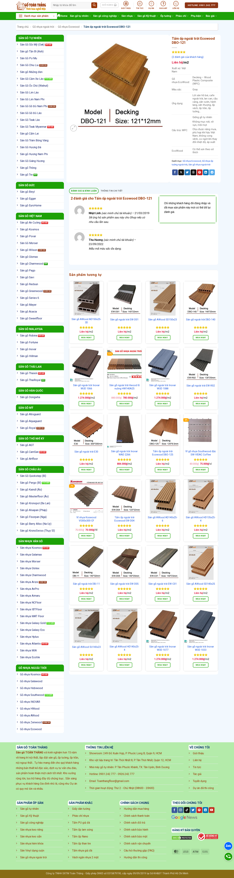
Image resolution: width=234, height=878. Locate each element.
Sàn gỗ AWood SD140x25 (200, 583)
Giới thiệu (198, 753)
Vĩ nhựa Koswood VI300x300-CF (86, 519)
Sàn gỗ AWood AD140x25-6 (162, 519)
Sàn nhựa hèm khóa (31, 843)
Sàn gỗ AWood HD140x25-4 (124, 648)
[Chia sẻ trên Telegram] (212, 172)
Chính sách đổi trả (134, 822)
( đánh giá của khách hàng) (188, 57)
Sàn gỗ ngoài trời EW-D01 (124, 319)
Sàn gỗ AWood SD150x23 (162, 319)
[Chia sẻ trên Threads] (193, 172)
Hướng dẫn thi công (135, 857)
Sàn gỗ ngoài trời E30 (86, 451)
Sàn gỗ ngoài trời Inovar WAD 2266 (124, 453)
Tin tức (197, 767)
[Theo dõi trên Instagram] (180, 810)
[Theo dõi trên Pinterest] (199, 810)
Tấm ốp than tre (81, 843)
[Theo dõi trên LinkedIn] (205, 810)
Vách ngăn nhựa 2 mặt (85, 857)
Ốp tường (165, 16)
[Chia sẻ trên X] (181, 172)
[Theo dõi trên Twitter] (193, 810)
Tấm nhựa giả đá (82, 850)
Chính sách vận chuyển (137, 843)
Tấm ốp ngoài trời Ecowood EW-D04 (124, 519)
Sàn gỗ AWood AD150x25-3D (86, 321)
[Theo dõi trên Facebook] (174, 810)
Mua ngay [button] (86, 403)
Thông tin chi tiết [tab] (112, 190)
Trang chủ (23, 26)
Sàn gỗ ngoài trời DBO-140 (200, 319)
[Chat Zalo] (228, 846)
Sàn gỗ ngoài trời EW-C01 (163, 583)
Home (63, 16)
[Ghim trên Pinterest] (199, 172)
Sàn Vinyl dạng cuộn (32, 850)
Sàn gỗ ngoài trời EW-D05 (124, 583)
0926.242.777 (126, 774)
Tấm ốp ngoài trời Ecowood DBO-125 (162, 453)
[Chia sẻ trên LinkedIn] (206, 172)
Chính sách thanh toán (137, 815)
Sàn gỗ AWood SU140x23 (86, 647)
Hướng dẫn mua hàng (136, 808)
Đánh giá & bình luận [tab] (84, 190)
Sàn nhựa (127, 16)
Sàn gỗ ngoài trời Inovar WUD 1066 (86, 387)
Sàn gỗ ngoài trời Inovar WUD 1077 (162, 648)
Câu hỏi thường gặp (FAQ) (139, 850)
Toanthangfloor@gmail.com (113, 781)
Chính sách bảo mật (135, 836)
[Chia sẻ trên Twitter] (187, 172)
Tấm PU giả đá (81, 822)
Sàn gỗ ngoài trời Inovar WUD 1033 (200, 648)
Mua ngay (86, 337)
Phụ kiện (196, 16)
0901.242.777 (107, 774)
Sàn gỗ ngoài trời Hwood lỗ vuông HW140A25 (124, 387)
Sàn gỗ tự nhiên (79, 16)
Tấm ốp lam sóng (82, 829)
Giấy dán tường (81, 808)
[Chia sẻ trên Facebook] (175, 172)
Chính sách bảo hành (136, 829)
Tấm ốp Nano (80, 836)
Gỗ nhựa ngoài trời (43, 26)
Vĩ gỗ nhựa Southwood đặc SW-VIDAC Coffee (200, 453)
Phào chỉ (181, 16)
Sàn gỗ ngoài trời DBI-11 (86, 583)
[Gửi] (94, 5)
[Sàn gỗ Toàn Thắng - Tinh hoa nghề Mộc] (31, 6)
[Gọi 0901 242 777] (228, 856)
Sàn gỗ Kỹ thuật (146, 16)
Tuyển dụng (199, 781)
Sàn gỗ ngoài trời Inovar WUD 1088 (162, 387)
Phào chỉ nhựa (80, 815)
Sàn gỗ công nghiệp (105, 16)
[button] (36, 16)
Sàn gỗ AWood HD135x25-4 (200, 519)
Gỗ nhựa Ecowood (68, 26)
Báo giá (210, 16)
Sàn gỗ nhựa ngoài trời (199, 164)
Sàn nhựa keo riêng (31, 829)
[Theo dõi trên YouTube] (211, 810)
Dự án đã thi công (203, 788)
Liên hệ (197, 760)
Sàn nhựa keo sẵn (30, 836)
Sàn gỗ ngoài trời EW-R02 (201, 385)
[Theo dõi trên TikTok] (187, 810)
